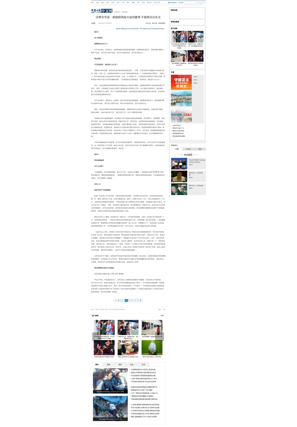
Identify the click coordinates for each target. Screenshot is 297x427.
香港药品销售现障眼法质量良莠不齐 (144, 387)
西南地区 (125, 12)
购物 (97, 309)
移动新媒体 (173, 2)
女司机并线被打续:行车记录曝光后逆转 (145, 414)
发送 (153, 23)
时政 (97, 2)
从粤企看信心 (177, 125)
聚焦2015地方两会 (178, 131)
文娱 (118, 2)
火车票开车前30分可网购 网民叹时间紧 (145, 411)
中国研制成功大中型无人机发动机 (143, 369)
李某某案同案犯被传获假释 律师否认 (144, 399)
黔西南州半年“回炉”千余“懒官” (142, 390)
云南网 (93, 23)
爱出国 (149, 2)
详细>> (196, 77)
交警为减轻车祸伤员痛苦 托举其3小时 (110, 419)
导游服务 (101, 309)
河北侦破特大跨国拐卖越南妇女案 (143, 375)
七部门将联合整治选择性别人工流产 (144, 378)
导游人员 (107, 309)
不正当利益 (114, 309)
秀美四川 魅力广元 (178, 128)
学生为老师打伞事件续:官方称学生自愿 (145, 408)
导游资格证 (121, 309)
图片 (128, 2)
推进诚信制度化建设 (179, 136)
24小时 (188, 149)
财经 (112, 2)
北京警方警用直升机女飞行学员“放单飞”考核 (110, 392)
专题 (172, 72)
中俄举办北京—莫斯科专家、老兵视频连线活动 (128, 337)
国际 (102, 2)
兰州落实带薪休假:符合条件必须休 (143, 382)
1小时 (177, 149)
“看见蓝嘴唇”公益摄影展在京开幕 (152, 336)
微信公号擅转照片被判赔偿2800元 (143, 372)
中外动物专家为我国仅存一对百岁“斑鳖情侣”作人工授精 (104, 337)
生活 (123, 2)
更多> (162, 315)
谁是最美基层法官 (178, 133)
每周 (200, 149)
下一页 (139, 300)
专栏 (138, 2)
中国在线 (117, 12)
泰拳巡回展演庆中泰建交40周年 (104, 357)
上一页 (117, 300)
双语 (143, 2)
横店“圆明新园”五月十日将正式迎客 (144, 417)
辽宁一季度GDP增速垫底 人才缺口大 (144, 393)
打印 (147, 23)
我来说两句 (161, 23)
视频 (133, 2)
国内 (107, 2)
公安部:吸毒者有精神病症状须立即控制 (145, 405)
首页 (92, 2)
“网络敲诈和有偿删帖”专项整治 (142, 396)
